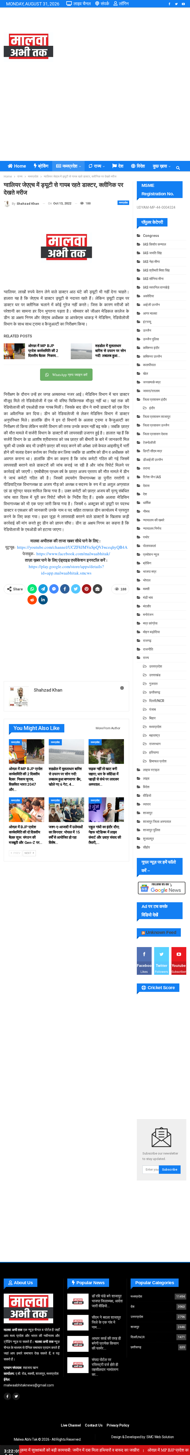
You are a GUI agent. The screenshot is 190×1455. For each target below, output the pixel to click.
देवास (146, 486)
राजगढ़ (147, 641)
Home (20, 166)
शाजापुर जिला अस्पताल (157, 822)
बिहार (152, 718)
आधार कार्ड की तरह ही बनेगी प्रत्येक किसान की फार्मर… (106, 1343)
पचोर (146, 537)
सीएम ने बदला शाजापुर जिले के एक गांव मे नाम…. (106, 1322)
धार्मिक (147, 503)
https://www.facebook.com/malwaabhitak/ (73, 553)
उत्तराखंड (155, 675)
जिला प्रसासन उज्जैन (156, 425)
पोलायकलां (149, 546)
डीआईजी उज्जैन (153, 460)
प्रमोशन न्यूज (151, 554)
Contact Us (93, 1425)
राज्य (97, 166)
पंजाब (152, 709)
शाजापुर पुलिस (151, 830)
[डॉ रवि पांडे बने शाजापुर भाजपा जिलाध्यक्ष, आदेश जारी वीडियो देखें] (78, 1301)
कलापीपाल (149, 365)
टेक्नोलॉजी (149, 443)
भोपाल (146, 580)
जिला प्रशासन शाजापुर (156, 417)
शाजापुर (147, 813)
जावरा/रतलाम (151, 391)
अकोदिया (148, 296)
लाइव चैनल (82, 3)
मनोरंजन (148, 615)
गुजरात (153, 684)
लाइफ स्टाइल (151, 770)
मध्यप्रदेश (70, 166)
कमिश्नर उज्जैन (152, 356)
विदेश (141, 166)
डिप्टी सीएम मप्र (152, 451)
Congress (151, 236)
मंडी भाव (148, 598)
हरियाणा (154, 752)
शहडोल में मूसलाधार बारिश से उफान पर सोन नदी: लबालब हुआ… (110, 351)
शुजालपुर (148, 839)
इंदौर (152, 408)
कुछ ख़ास (160, 166)
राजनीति (148, 649)
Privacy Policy (118, 1425)
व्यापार (147, 804)
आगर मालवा (150, 313)
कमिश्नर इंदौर (151, 348)
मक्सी (146, 589)
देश (120, 166)
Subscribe (169, 1169)
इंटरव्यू (147, 322)
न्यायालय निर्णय (152, 528)
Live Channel (71, 1425)
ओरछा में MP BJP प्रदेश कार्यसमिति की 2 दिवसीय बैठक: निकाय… (43, 351)
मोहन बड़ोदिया (151, 632)
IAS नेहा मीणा (151, 262)
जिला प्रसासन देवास (155, 434)
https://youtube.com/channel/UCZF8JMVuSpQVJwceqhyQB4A (72, 547)
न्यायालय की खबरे (153, 520)
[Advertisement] (126, 47)
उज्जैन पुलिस (151, 339)
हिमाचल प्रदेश (157, 761)
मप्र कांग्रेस (150, 623)
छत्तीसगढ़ (154, 692)
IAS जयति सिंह (152, 253)
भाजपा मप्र (149, 572)
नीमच (146, 511)
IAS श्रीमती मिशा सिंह (156, 270)
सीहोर (146, 847)
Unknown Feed (161, 932)
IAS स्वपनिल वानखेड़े (156, 287)
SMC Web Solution (160, 1437)
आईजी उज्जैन (151, 305)
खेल (145, 374)
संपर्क (105, 3)
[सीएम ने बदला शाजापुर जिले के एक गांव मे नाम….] (78, 1323)
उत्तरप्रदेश (155, 666)
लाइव (146, 778)
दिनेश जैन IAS (152, 477)
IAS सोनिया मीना (153, 279)
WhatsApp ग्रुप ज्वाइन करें (69, 374)
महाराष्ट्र (154, 735)
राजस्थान (155, 744)
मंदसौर (147, 606)
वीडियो (147, 796)
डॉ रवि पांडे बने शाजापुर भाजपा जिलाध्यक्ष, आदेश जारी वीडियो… (107, 1301)
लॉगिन (124, 3)
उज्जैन (147, 330)
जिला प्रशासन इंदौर (155, 399)
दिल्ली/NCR (156, 701)
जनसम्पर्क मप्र (152, 382)
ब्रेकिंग (43, 166)
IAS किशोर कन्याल (154, 244)
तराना (146, 468)
